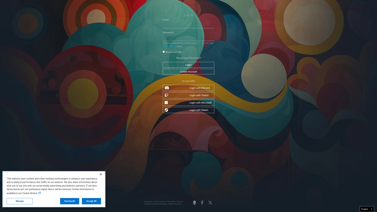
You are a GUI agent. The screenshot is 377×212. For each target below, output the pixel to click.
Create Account (188, 71)
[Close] (100, 174)
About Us (180, 201)
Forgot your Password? (188, 57)
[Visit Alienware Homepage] (194, 203)
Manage (20, 201)
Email (166, 19)
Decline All (69, 201)
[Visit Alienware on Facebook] (202, 203)
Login (189, 64)
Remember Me (174, 51)
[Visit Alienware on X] (210, 203)
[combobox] (367, 209)
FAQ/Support (148, 201)
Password (168, 32)
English (364, 209)
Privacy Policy (204, 43)
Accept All (91, 201)
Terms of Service (170, 46)
